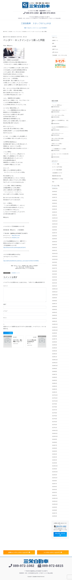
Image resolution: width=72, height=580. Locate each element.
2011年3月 (54, 489)
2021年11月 (54, 256)
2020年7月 (54, 303)
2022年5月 (54, 238)
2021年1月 (54, 285)
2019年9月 (54, 333)
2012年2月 (54, 474)
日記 (53, 181)
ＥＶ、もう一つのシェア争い (58, 115)
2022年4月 (54, 241)
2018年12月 (55, 359)
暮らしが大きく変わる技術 (58, 138)
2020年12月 (55, 288)
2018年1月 (54, 392)
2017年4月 (54, 418)
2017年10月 (55, 401)
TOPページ (54, 37)
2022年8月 (54, 229)
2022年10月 (55, 224)
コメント (5, 285)
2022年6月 (54, 235)
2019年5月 (54, 344)
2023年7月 (54, 197)
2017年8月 (54, 406)
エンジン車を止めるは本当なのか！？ (31, 341)
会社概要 (54, 46)
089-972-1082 (32, 13)
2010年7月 (54, 513)
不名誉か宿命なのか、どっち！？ (59, 110)
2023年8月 (54, 194)
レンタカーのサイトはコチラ (52, 552)
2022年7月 (54, 232)
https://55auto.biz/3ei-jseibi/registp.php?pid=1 (14, 247)
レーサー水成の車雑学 (57, 169)
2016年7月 (54, 445)
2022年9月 (54, 226)
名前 (4, 304)
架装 (53, 43)
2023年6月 (54, 200)
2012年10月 (55, 471)
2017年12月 (55, 395)
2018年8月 (54, 371)
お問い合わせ (55, 52)
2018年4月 (54, 383)
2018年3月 (54, 386)
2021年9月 (54, 262)
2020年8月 (54, 300)
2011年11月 (54, 477)
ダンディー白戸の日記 (57, 166)
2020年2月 (54, 318)
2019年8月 (54, 336)
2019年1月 (54, 356)
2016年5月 (54, 451)
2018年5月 (54, 380)
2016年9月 (54, 439)
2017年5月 (54, 415)
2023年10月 (55, 188)
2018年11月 (54, 362)
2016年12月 (55, 430)
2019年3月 (54, 350)
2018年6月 (54, 377)
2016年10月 (55, 436)
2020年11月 (54, 291)
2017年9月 (54, 403)
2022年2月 (54, 247)
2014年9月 (54, 462)
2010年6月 (54, 516)
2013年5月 (54, 468)
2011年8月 (54, 480)
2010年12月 (55, 498)
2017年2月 (54, 424)
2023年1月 (54, 215)
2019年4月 (54, 347)
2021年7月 (54, 268)
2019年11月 (54, 327)
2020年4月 (54, 312)
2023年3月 (54, 209)
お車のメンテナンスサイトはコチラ (18, 552)
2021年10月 (55, 259)
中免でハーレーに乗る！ (57, 143)
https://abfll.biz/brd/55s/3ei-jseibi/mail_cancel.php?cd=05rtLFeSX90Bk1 (21, 260)
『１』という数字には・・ (58, 105)
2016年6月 (54, 448)
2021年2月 (54, 282)
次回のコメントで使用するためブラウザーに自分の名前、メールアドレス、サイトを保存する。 (24, 327)
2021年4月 (54, 277)
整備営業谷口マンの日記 (57, 178)
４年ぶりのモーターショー (58, 133)
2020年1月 (54, 321)
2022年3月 (54, 244)
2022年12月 (55, 218)
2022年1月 (54, 250)
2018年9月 (54, 368)
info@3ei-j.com (15, 237)
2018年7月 (54, 374)
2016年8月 (54, 442)
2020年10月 (55, 294)
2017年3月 (54, 421)
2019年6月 (54, 342)
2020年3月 (54, 315)
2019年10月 (55, 330)
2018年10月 (55, 365)
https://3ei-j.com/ (16, 235)
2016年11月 (54, 433)
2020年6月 (54, 306)
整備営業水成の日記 (56, 175)
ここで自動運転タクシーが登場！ (59, 148)
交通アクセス (55, 49)
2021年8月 (54, 265)
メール (5, 311)
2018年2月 (54, 389)
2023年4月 (54, 206)
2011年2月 (54, 492)
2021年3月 (54, 280)
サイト (5, 317)
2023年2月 (54, 212)
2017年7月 (54, 409)
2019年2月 (54, 353)
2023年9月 (54, 191)
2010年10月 (55, 504)
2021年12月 (55, 253)
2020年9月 (54, 297)
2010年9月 (54, 507)
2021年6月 (54, 271)
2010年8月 (54, 510)
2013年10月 (55, 465)
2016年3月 (54, 457)
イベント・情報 (55, 164)
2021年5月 (54, 274)
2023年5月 (54, 203)
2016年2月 (54, 460)
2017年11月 (54, 398)
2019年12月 (55, 324)
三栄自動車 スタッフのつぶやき (59, 55)
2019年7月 (54, 339)
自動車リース (55, 40)
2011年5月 (54, 486)
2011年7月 (54, 483)
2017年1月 (54, 427)
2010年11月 (54, 501)
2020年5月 (54, 309)
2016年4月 (54, 454)
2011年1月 (54, 495)
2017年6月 (54, 412)
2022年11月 (54, 221)
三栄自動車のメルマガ (15, 272)
